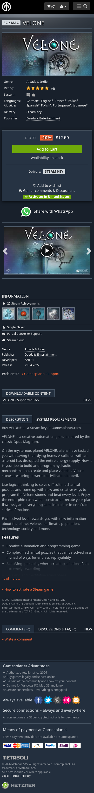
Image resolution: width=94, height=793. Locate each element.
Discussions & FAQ (57, 629)
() (52, 6)
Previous (5, 250)
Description (17, 419)
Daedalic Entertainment (43, 118)
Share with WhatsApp (52, 211)
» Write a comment (17, 639)
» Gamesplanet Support (40, 373)
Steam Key (34, 112)
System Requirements (56, 419)
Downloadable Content (28, 393)
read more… (11, 578)
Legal (5, 775)
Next (89, 250)
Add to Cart (47, 149)
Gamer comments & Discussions (48, 190)
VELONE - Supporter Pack (21, 400)
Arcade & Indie (37, 82)
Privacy (26, 775)
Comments (18, 629)
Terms (15, 775)
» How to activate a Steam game (27, 589)
